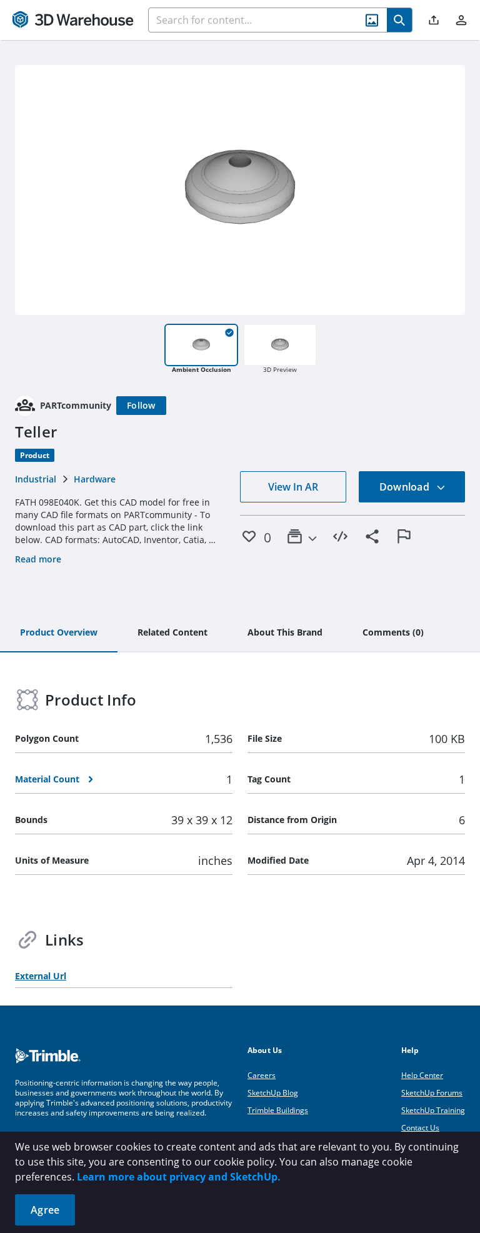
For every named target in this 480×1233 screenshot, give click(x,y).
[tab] (59, 633)
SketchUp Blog (273, 1092)
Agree (45, 1210)
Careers (262, 1075)
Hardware (95, 479)
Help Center (422, 1075)
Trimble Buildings (278, 1110)
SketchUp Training (433, 1110)
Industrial (35, 479)
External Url (40, 976)
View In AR (293, 487)
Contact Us (420, 1127)
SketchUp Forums (431, 1092)
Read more (38, 559)
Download (405, 487)
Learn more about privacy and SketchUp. (179, 1177)
